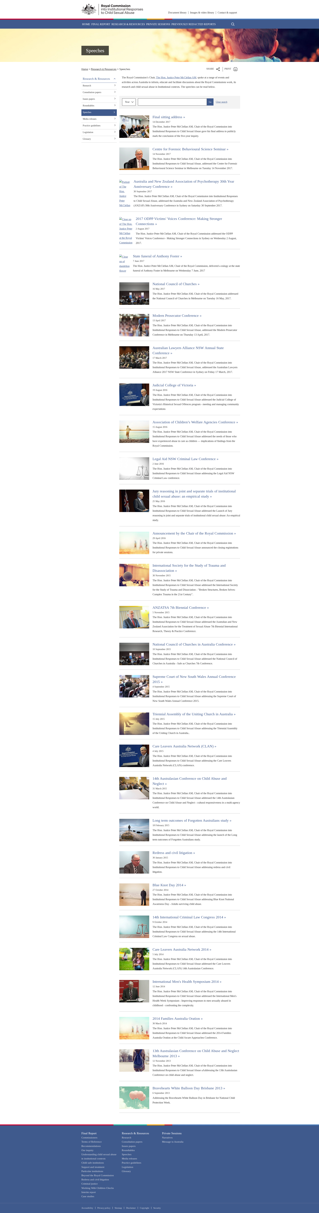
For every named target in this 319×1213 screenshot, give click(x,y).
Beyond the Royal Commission (97, 1175)
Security (157, 1208)
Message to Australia (172, 1141)
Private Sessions (172, 1133)
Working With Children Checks (97, 1188)
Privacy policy (103, 1208)
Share (210, 69)
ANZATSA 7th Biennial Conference (181, 607)
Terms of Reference (91, 1141)
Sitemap (118, 1208)
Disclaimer (131, 1208)
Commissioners (89, 1137)
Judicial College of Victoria (174, 385)
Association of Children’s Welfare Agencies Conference (195, 422)
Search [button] (233, 24)
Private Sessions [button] (158, 24)
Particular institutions (92, 1171)
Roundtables (88, 105)
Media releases (89, 119)
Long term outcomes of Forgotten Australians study (192, 820)
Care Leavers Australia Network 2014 (182, 949)
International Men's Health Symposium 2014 (187, 981)
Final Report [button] (100, 24)
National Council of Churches (176, 284)
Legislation (88, 132)
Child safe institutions (92, 1162)
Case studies (87, 1196)
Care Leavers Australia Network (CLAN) (184, 746)
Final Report (89, 1133)
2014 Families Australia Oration (178, 1018)
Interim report (88, 1192)
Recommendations (91, 1146)
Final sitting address (169, 117)
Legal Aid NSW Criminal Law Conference (185, 459)
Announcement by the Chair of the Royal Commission (194, 533)
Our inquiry (87, 1150)
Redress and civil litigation (174, 853)
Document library (177, 12)
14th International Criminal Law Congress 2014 (189, 917)
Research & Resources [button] (128, 24)
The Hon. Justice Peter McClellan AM (176, 77)
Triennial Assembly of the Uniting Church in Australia (194, 714)
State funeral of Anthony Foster (157, 256)
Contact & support (227, 12)
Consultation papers (92, 92)
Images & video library (202, 12)
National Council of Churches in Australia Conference (194, 644)
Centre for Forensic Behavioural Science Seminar (190, 149)
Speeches (87, 112)
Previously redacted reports (193, 24)
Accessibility (87, 1208)
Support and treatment (92, 1167)
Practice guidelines (91, 125)
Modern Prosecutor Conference (177, 315)
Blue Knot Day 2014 (169, 885)
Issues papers (89, 99)
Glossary (87, 139)
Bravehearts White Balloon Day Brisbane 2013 (189, 1088)
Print (227, 69)
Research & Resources (103, 69)
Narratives (167, 1137)
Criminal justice (89, 1183)
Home (86, 24)
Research (87, 85)
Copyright (144, 1208)
